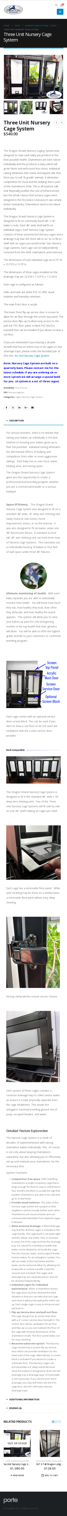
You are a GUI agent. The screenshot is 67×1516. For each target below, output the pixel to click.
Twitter (13, 407)
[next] (61, 122)
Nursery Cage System (32, 397)
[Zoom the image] (33, 758)
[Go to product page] (17, 1443)
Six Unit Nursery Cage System (31, 355)
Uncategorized (52, 1461)
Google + (26, 407)
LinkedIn (19, 407)
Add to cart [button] (19, 1475)
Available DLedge (11, 1461)
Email (32, 407)
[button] (56, 5)
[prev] (56, 122)
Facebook (6, 407)
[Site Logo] (13, 10)
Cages (18, 397)
